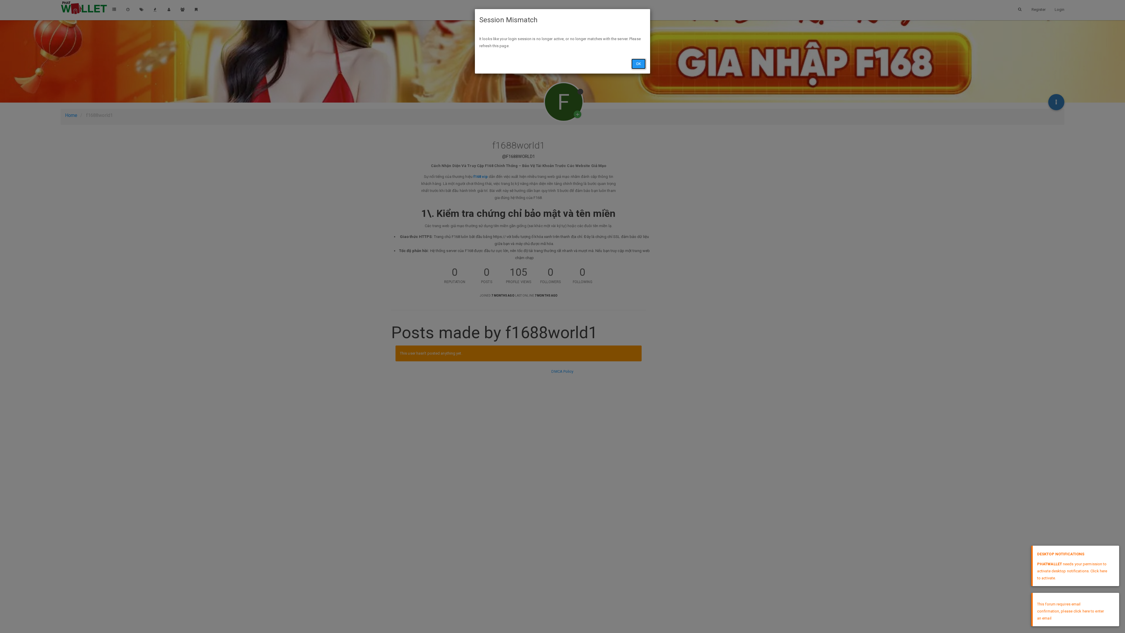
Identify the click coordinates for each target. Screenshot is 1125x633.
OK (638, 64)
